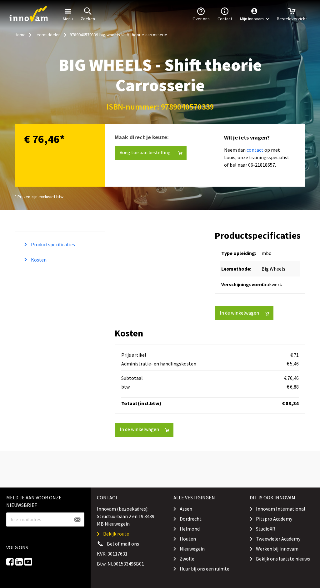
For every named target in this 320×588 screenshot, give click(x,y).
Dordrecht (191, 519)
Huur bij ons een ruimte (204, 569)
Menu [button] (68, 19)
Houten (188, 539)
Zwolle (187, 559)
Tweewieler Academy (278, 539)
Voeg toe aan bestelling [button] (138, 12)
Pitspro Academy (274, 519)
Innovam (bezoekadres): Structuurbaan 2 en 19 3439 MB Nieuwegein (125, 516)
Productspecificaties (52, 244)
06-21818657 (261, 165)
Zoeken (88, 19)
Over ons (201, 19)
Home (20, 34)
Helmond (190, 529)
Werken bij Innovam (277, 549)
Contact (225, 19)
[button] (254, 14)
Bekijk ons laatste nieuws (283, 559)
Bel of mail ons (123, 544)
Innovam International (280, 509)
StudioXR (265, 529)
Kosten (38, 260)
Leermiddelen (48, 34)
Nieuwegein (192, 549)
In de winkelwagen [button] (239, 313)
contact (255, 150)
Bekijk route (116, 534)
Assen (186, 509)
